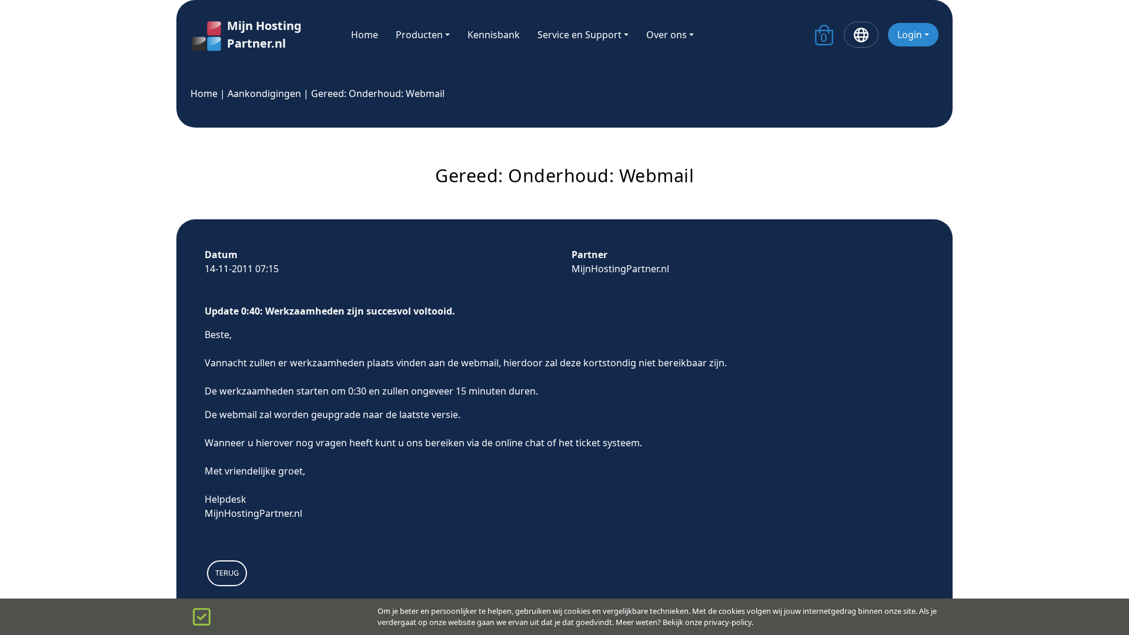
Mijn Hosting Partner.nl (264, 34)
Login (909, 34)
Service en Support (579, 34)
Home (364, 34)
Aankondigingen (264, 93)
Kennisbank (493, 34)
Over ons (666, 34)
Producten (419, 34)
